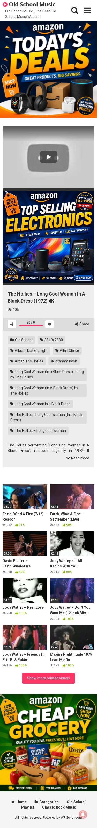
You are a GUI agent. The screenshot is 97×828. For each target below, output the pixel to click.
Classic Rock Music (59, 807)
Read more (79, 458)
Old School (23, 340)
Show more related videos (48, 678)
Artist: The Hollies (28, 361)
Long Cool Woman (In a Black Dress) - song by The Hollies (47, 374)
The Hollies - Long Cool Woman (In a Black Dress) (46, 417)
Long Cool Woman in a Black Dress (42, 404)
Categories (49, 802)
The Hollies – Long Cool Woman (40, 431)
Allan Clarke (69, 350)
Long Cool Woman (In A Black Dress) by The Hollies (44, 390)
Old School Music (31, 4)
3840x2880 (53, 340)
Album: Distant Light (31, 350)
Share (84, 324)
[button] (48, 157)
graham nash (66, 361)
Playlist (27, 807)
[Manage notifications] (83, 814)
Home (21, 802)
